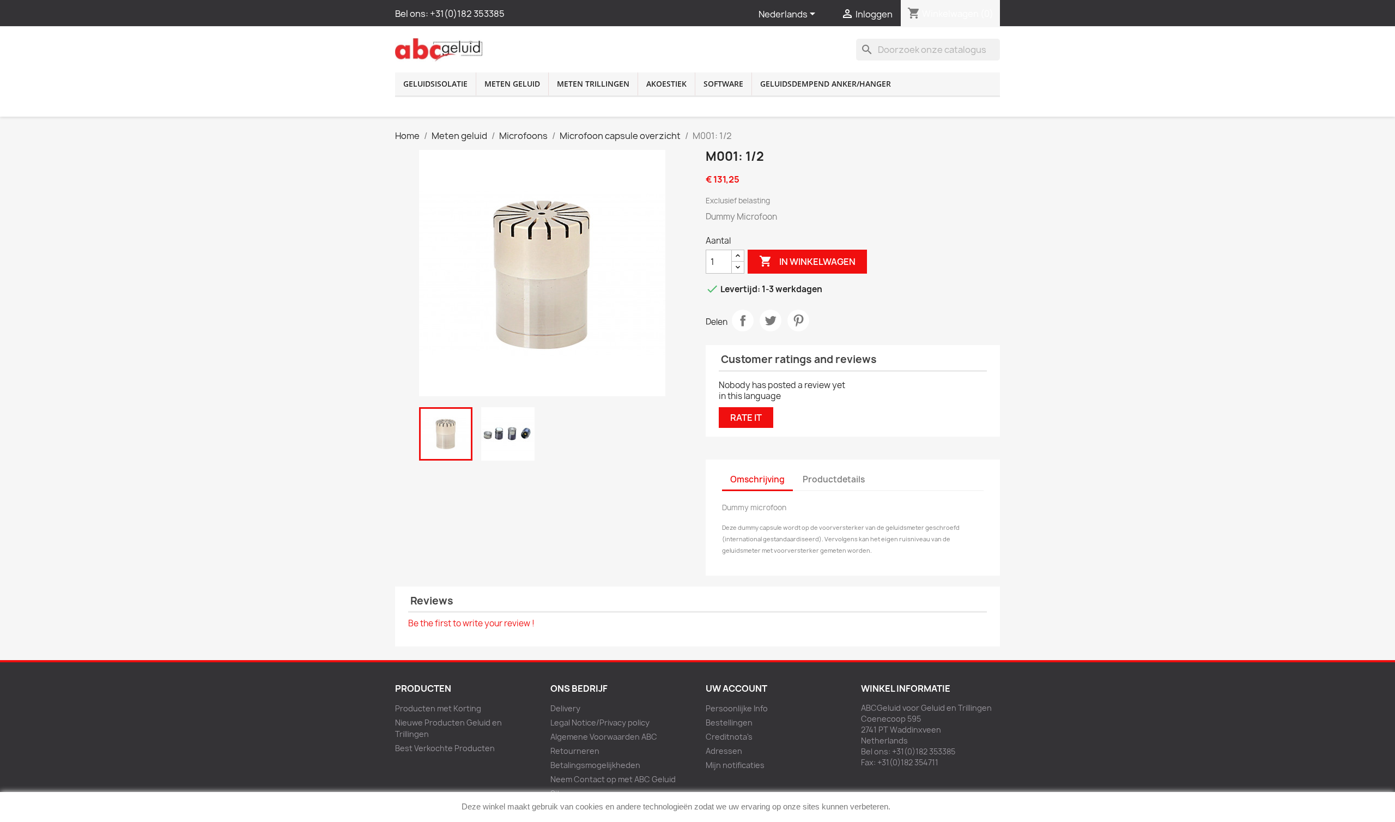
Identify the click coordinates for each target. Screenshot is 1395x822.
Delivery (565, 708)
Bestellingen (729, 722)
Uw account (736, 688)
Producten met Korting (438, 708)
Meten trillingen (593, 83)
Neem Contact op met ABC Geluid (613, 779)
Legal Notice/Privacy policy (600, 722)
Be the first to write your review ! (471, 623)
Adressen (724, 751)
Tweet (770, 320)
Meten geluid (512, 83)
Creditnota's (729, 737)
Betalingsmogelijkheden (595, 765)
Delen (743, 320)
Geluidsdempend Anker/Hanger (825, 83)
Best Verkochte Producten (445, 748)
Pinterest (798, 320)
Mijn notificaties (735, 765)
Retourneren (574, 751)
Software (723, 83)
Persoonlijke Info (737, 708)
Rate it (746, 418)
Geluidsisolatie (435, 83)
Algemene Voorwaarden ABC (603, 737)
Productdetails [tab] (834, 479)
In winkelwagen (807, 261)
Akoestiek (666, 83)
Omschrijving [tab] (757, 479)
